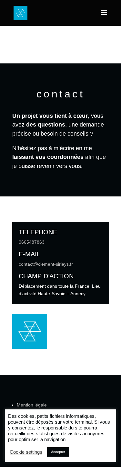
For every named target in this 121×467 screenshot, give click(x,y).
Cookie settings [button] (26, 452)
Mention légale (32, 404)
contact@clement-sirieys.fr (46, 264)
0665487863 (32, 242)
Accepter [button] (58, 452)
